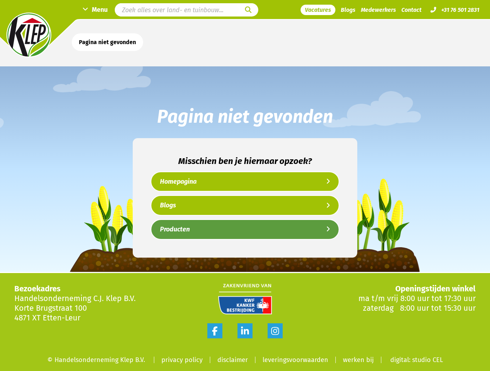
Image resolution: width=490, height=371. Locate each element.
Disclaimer (232, 360)
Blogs (348, 9)
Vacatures (318, 9)
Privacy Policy (182, 360)
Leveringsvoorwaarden (295, 360)
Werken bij (358, 360)
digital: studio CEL (416, 360)
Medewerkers (378, 9)
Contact (411, 9)
